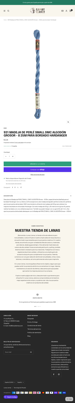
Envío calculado (18, 142)
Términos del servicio (34, 329)
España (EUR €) (9, 382)
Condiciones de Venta (34, 325)
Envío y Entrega (32, 322)
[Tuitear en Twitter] (18, 187)
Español (19, 382)
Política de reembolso (34, 332)
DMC (5, 128)
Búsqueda (30, 318)
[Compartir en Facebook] (12, 187)
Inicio (5, 20)
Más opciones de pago (38, 174)
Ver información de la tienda (13, 183)
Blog (28, 336)
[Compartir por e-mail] (20, 187)
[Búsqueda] (8, 11)
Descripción (8, 196)
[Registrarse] (31, 352)
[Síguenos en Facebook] (53, 374)
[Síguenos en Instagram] (58, 374)
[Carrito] (70, 11)
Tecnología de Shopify (20, 387)
